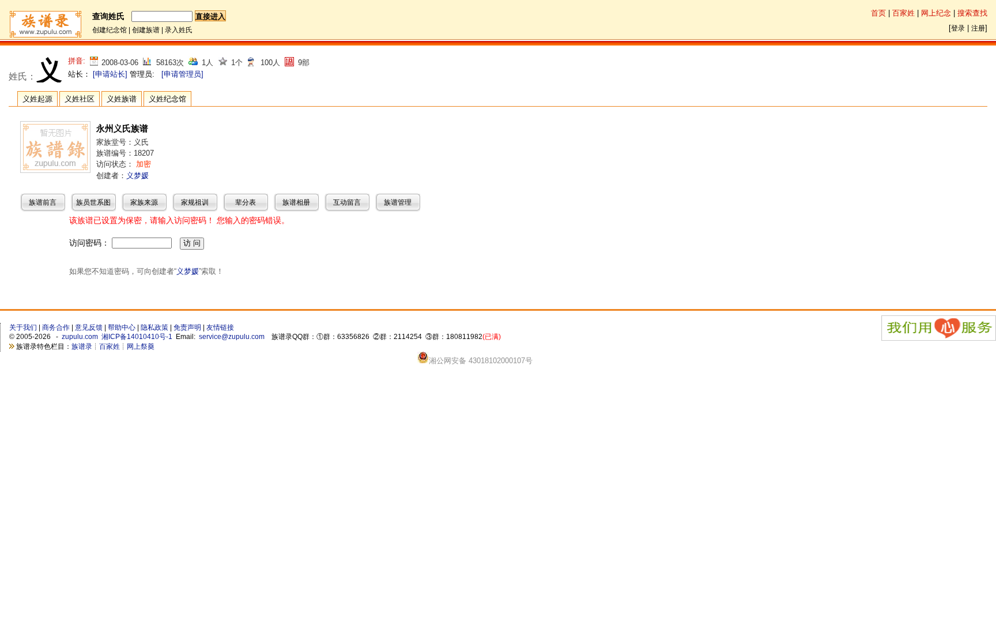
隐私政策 (154, 327)
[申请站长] (110, 74)
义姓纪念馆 (167, 99)
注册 (978, 28)
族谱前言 (42, 202)
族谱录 (81, 346)
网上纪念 (936, 13)
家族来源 (144, 202)
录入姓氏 (179, 30)
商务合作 (56, 327)
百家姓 (903, 13)
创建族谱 (146, 30)
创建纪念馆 (109, 30)
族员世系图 (93, 202)
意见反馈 (89, 327)
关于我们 (23, 327)
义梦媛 (137, 175)
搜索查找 (972, 13)
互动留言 (347, 202)
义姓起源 (37, 99)
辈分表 (245, 202)
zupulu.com (80, 337)
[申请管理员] (182, 74)
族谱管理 (398, 202)
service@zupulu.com (232, 337)
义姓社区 (80, 99)
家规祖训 (195, 202)
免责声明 (187, 327)
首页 (878, 13)
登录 (958, 28)
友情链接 (220, 327)
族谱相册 (296, 202)
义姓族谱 (122, 99)
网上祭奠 (140, 346)
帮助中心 (121, 327)
